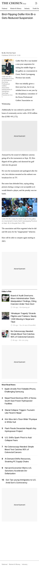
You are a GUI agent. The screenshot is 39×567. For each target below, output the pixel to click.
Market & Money (14, 564)
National (4, 564)
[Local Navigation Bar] (36, 3)
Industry (24, 564)
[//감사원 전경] (5, 298)
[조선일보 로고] (14, 3)
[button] (36, 3)
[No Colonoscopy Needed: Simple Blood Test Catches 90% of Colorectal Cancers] (5, 333)
